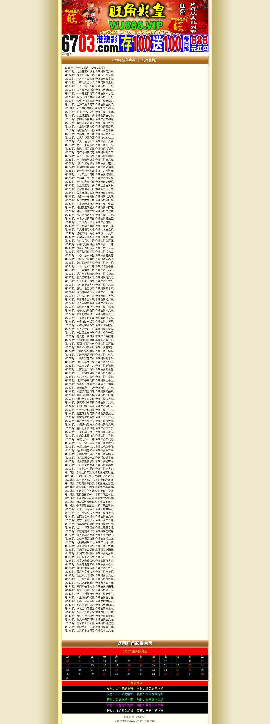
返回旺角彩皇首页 (135, 643)
